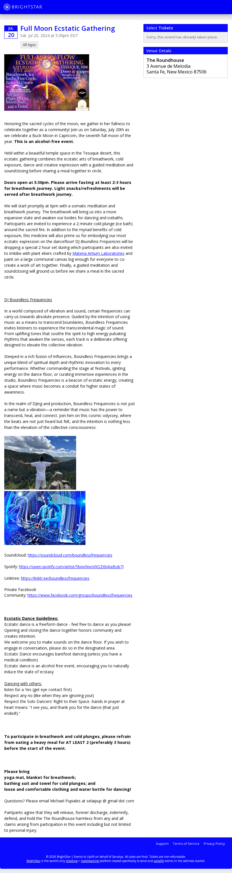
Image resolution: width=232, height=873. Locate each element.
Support (162, 843)
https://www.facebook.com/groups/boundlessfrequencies (79, 595)
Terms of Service (186, 843)
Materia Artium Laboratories (98, 253)
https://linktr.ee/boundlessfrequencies (55, 578)
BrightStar (33, 861)
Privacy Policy (214, 843)
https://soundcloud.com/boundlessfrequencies (70, 555)
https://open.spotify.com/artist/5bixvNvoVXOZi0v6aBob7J (71, 566)
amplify (159, 861)
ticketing (72, 861)
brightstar (31, 7)
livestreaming (90, 861)
